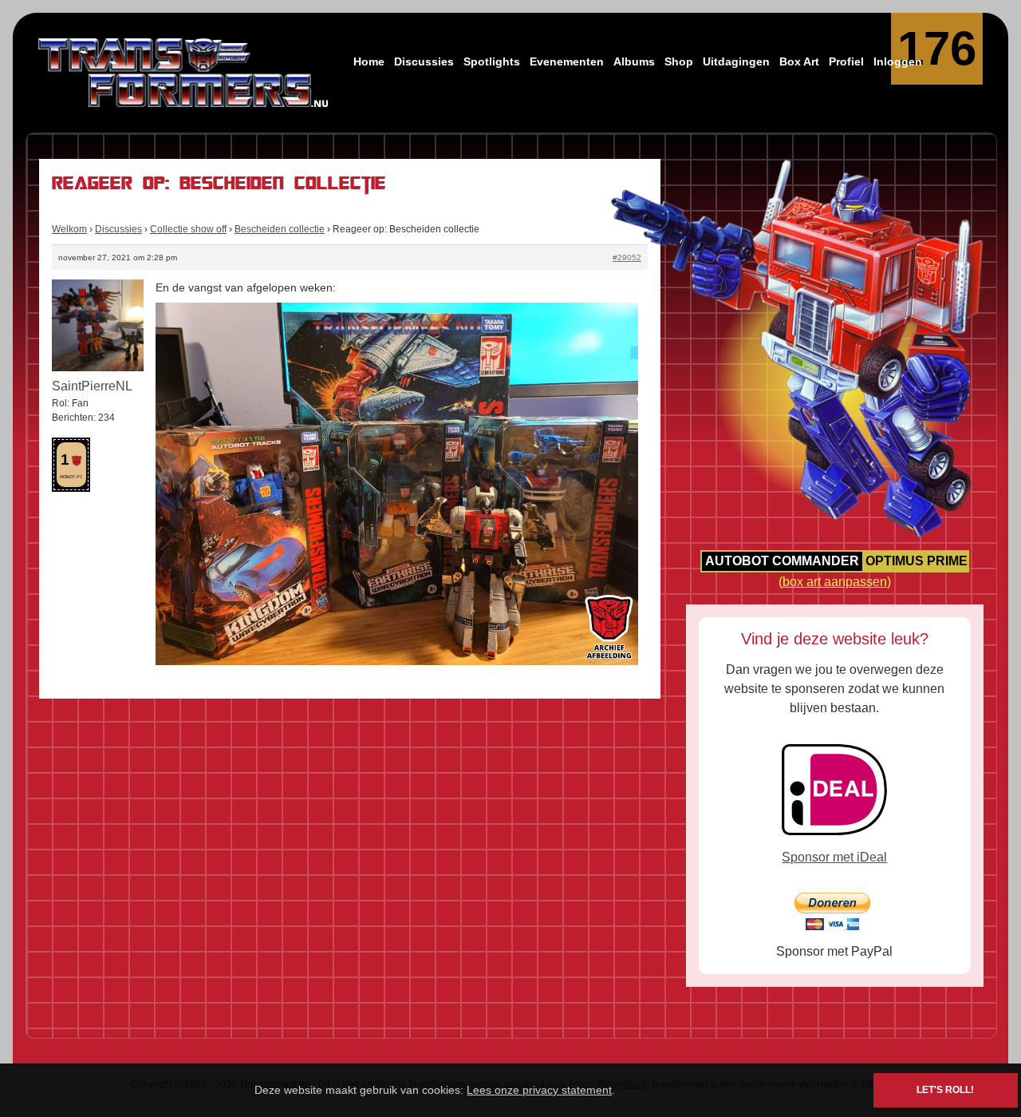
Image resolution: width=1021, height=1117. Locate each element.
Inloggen (897, 61)
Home (368, 61)
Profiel (846, 61)
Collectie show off (188, 229)
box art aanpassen (835, 581)
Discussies (424, 61)
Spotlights (491, 61)
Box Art (799, 61)
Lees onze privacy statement (539, 1089)
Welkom (69, 229)
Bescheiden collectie (280, 229)
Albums (634, 61)
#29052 (627, 257)
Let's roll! (945, 1089)
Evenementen (567, 61)
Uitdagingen (736, 61)
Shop (678, 61)
